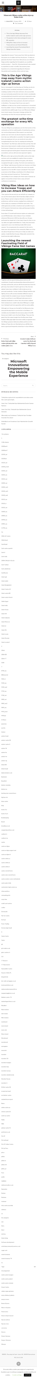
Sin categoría (5, 358)
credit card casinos (6, 903)
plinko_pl (3, 1168)
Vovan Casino (5, 1287)
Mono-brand (4, 1034)
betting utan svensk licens (8, 793)
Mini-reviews (5, 1017)
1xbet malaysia (5, 617)
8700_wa (3, 670)
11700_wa (4, 528)
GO (2, 956)
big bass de (4, 797)
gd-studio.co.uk (5, 948)
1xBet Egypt (4, 601)
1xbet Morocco (5, 622)
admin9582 (9, 21)
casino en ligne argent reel (8, 850)
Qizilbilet (3, 1181)
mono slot (4, 1030)
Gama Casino (5, 936)
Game (3, 940)
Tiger (2, 1266)
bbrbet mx (4, 789)
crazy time (4, 899)
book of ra (4, 809)
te (2, 1262)
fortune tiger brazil (6, 928)
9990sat (3, 715)
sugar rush (4, 1250)
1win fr (3, 552)
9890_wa (3, 707)
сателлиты (4, 1328)
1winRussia (4, 573)
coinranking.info (5, 895)
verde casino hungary (7, 1275)
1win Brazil (4, 544)
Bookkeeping (5, 817)
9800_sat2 (4, 703)
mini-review (4, 1013)
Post (2, 1173)
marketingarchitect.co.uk (8, 1001)
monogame (4, 1046)
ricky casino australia (7, 1205)
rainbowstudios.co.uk (7, 1185)
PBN (2, 1124)
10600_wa (4, 511)
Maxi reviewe (5, 1009)
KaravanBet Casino (6, 968)
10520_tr (3, 503)
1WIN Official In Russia (7, 560)
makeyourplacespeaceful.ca (9, 989)
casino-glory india (6, 883)
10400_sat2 (4, 487)
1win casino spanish (6, 548)
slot (2, 1222)
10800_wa (4, 515)
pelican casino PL (6, 1128)
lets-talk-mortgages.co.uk (8, 981)
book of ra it (4, 813)
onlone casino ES (6, 1111)
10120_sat (4, 462)
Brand (3, 822)
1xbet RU (4, 630)
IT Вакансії (4, 960)
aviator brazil (4, 736)
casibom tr (4, 834)
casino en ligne (5, 846)
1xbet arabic (4, 581)
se (2, 1213)
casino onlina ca (5, 858)
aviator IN (4, 748)
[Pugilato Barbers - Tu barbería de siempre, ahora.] (18, 2)
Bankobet (4, 777)
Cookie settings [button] (17, 1375)
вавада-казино (5, 1299)
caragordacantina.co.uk (7, 830)
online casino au (5, 1107)
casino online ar (5, 862)
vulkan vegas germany (7, 1291)
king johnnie (4, 977)
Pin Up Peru (4, 1148)
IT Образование (5, 964)
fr (1, 932)
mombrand (4, 1022)
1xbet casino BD (6, 593)
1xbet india (4, 605)
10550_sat (4, 507)
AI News (3, 720)
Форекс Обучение (6, 1340)
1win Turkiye (5, 564)
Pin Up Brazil (4, 1140)
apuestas (4, 724)
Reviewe (3, 1197)
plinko (3, 1156)
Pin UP (3, 1136)
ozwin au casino (5, 1115)
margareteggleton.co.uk (8, 993)
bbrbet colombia (5, 785)
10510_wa (4, 499)
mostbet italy (5, 1066)
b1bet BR (4, 764)
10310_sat (4, 479)
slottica (3, 1234)
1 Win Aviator (5, 442)
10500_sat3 (4, 491)
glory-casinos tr (5, 952)
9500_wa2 (4, 687)
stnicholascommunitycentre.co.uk (10, 1246)
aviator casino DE (6, 740)
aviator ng (4, 760)
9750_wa (3, 691)
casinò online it (5, 866)
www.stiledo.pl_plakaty (7, 1295)
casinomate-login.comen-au (9, 887)
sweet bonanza (5, 1254)
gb (2, 944)
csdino (3, 907)
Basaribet (4, 781)
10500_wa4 (4, 495)
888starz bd (4, 675)
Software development (7, 1242)
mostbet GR (4, 1058)
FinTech (3, 920)
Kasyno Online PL (6, 973)
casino (3, 842)
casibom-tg (4, 838)
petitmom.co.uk (5, 1132)
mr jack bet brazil (6, 1091)
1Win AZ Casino (5, 536)
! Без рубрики (5, 434)
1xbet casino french (6, 597)
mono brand (4, 1026)
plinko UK (4, 1164)
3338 (2, 662)
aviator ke (4, 752)
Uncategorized (5, 1271)
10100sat (4, 458)
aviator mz (4, 756)
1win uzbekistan (5, 568)
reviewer (3, 1201)
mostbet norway (6, 1071)
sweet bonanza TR (6, 1258)
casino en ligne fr (6, 854)
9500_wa (3, 683)
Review (3, 1193)
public (3, 1177)
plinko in (3, 1160)
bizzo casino (4, 801)
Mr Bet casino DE (6, 1087)
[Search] (33, 385)
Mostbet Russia (5, 1079)
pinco (2, 1152)
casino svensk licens (7, 871)
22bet (3, 650)
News (3, 1103)
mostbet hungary (6, 1062)
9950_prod (4, 711)
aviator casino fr (5, 744)
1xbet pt (3, 626)
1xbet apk (4, 577)
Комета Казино (5, 1303)
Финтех (3, 1332)
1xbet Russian (5, 638)
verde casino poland (6, 1279)
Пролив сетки (5, 1324)
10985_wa (4, 524)
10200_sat (4, 470)
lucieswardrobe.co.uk (7, 985)
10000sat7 (4, 450)
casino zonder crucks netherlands (10, 879)
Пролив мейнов (5, 1319)
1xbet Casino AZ (6, 589)
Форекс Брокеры (5, 1336)
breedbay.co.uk (5, 826)
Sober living (4, 1238)
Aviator (3, 732)
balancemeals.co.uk (6, 773)
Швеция (3, 1344)
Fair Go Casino (5, 915)
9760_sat (4, 695)
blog (2, 805)
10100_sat (4, 454)
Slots (2, 1226)
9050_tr (3, 679)
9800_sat (4, 699)
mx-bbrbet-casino (6, 1095)
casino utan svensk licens (8, 875)
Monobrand (4, 1038)
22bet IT (3, 658)
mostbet (3, 1054)
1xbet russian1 (5, 642)
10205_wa (4, 475)
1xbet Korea (4, 609)
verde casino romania (7, 1283)
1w (2, 532)
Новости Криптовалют (7, 1315)
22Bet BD (4, 654)
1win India (4, 556)
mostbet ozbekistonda (7, 1075)
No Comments (19, 23)
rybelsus (3, 1209)
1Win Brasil (4, 540)
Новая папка (4, 1311)
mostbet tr (4, 1083)
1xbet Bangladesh (6, 585)
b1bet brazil (4, 768)
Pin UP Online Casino (7, 1144)
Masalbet (4, 1005)
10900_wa (4, 519)
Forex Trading (5, 924)
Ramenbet (4, 1189)
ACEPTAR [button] (27, 1375)
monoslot (4, 1050)
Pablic (3, 1119)
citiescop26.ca (5, 891)
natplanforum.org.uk (7, 1099)
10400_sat (4, 483)
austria (3, 728)
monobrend (4, 1042)
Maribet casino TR (6, 997)
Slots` (3, 1230)
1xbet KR (4, 613)
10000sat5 (4, 446)
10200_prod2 (5, 466)
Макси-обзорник (5, 1307)
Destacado (4, 911)
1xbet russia (4, 634)
